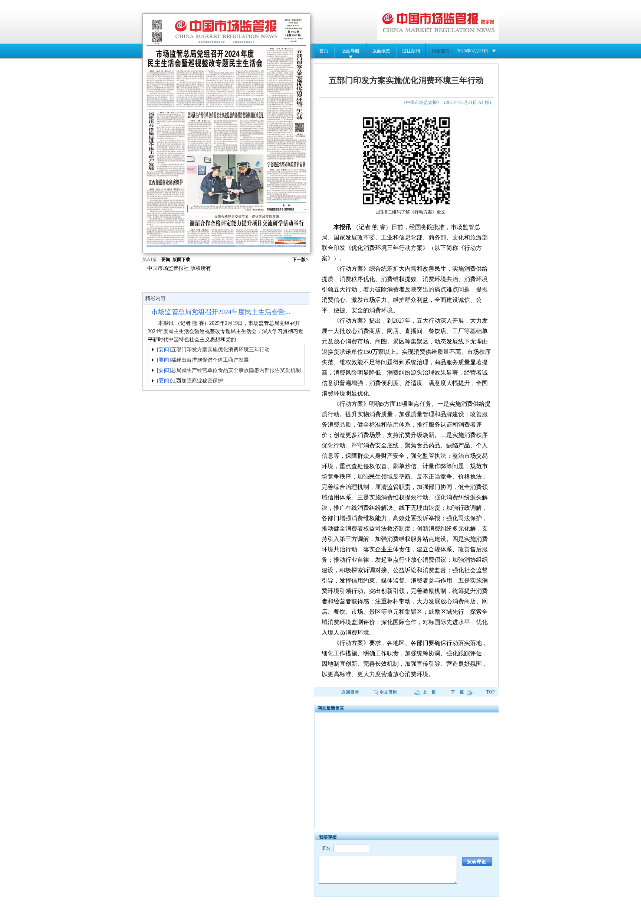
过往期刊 (411, 50)
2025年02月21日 (472, 50)
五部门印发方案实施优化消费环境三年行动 (220, 349)
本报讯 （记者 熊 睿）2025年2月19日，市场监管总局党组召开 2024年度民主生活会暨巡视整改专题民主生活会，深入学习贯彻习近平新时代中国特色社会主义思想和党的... (225, 331)
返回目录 (350, 692)
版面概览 (381, 50)
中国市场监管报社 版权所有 (179, 268)
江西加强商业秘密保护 (197, 381)
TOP (490, 692)
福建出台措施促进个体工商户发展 (210, 360)
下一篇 (458, 692)
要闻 (165, 259)
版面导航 (350, 50)
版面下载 (181, 259)
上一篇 (428, 692)
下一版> (300, 259)
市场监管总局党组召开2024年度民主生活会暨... (220, 312)
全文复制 (388, 692)
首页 (323, 50)
